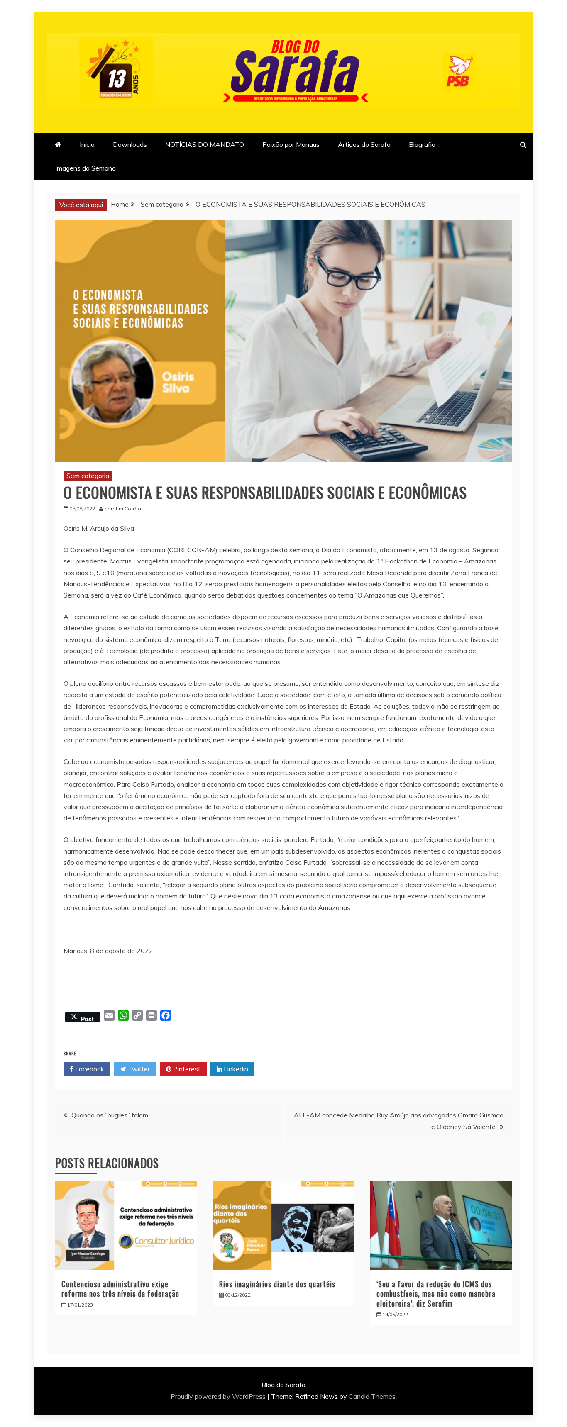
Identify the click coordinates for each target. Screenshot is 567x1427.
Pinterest (185, 1069)
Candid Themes (372, 1396)
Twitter (138, 1069)
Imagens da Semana (85, 168)
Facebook (88, 1069)
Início (87, 144)
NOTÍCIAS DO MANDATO (204, 144)
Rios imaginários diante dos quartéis (277, 1283)
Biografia (422, 144)
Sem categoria (87, 475)
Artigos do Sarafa (364, 144)
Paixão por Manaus (291, 144)
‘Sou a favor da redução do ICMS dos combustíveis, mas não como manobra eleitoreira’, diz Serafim (436, 1293)
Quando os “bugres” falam (109, 1115)
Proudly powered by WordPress (219, 1396)
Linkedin (235, 1069)
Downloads (130, 144)
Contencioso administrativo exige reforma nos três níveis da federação (120, 1288)
